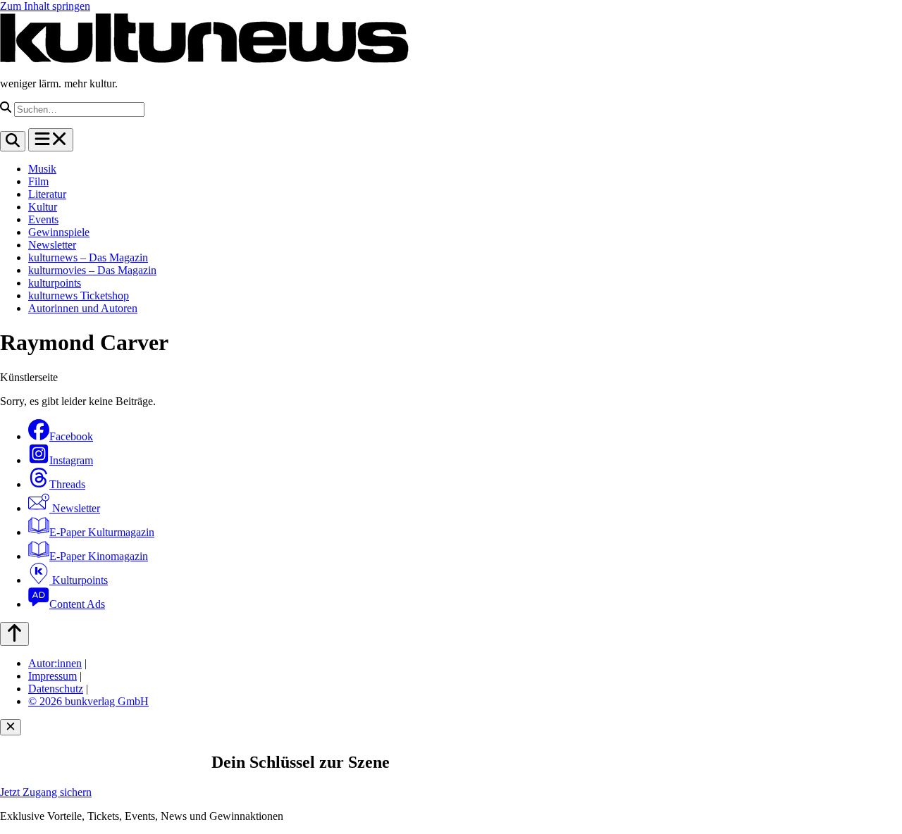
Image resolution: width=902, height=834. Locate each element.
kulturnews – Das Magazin (88, 257)
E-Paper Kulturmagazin (101, 532)
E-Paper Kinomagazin (98, 556)
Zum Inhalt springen (45, 6)
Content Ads (77, 604)
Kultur (42, 207)
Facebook (71, 436)
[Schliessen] (10, 727)
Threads (67, 484)
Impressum (52, 676)
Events (43, 219)
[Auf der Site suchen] (12, 141)
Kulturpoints (78, 580)
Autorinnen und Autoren (82, 308)
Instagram (71, 460)
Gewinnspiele (58, 232)
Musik (42, 169)
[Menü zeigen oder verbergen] (50, 139)
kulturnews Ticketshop (78, 295)
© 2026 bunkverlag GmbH (88, 701)
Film (38, 181)
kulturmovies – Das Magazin (92, 270)
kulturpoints (54, 283)
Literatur (47, 194)
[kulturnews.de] (204, 60)
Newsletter (52, 245)
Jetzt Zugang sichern (46, 792)
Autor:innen (55, 663)
